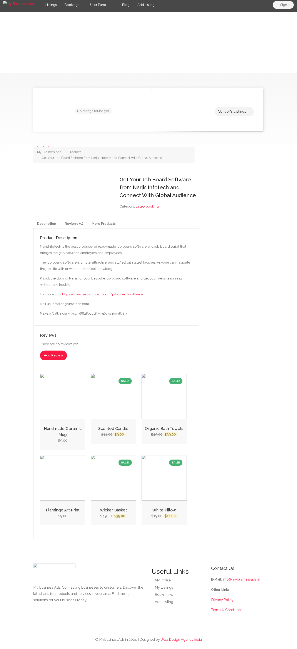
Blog (125, 5)
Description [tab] (46, 224)
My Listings (164, 587)
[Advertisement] (148, 42)
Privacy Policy (222, 600)
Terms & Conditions (226, 610)
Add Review (53, 355)
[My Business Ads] (18, 4)
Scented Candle (113, 428)
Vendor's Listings (232, 112)
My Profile (163, 580)
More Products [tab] (104, 224)
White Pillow (164, 510)
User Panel (98, 5)
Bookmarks (164, 595)
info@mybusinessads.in (241, 579)
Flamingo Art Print (63, 510)
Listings (51, 5)
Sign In (284, 5)
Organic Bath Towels (164, 428)
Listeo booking (147, 206)
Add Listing (146, 5)
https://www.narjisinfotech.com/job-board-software (102, 294)
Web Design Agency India (181, 639)
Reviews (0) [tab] (74, 224)
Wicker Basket (113, 510)
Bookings (72, 5)
